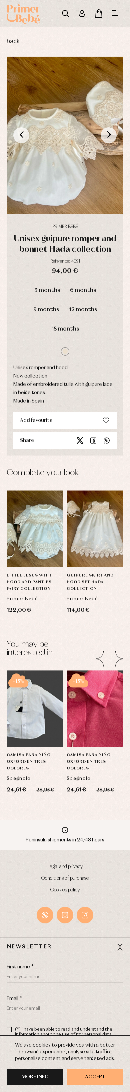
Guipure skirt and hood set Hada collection (90, 582)
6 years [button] (35, 695)
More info (35, 1077)
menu (116, 13)
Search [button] (65, 13)
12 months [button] (83, 310)
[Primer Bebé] (23, 13)
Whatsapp (106, 440)
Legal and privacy (65, 866)
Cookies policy (65, 890)
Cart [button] (99, 13)
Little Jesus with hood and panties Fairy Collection (29, 582)
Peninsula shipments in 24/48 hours (65, 840)
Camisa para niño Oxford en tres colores (29, 761)
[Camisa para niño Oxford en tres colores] (35, 708)
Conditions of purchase (65, 878)
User (82, 13)
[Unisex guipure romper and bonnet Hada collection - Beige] (65, 135)
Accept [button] (95, 1077)
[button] (65, 351)
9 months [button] (46, 310)
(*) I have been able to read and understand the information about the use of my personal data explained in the (63, 1034)
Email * (14, 998)
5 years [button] (95, 678)
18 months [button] (65, 329)
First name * (20, 967)
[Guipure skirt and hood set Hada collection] (95, 529)
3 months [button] (47, 290)
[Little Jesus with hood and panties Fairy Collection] (35, 529)
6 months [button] (83, 290)
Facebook (93, 440)
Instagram (65, 915)
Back (13, 41)
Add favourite (36, 420)
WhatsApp (45, 915)
